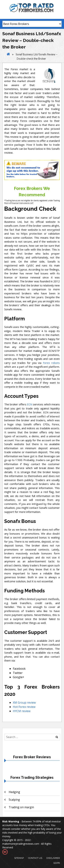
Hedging (14, 792)
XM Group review (24, 702)
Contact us (35, 858)
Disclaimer (53, 858)
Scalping (14, 800)
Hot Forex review (24, 707)
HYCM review (21, 711)
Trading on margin (21, 807)
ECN (29, 404)
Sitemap (19, 858)
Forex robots (51, 363)
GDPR (57, 863)
